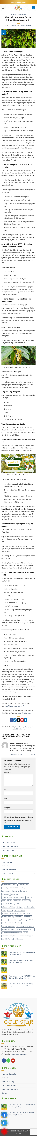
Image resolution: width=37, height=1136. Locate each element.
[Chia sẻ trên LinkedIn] (25, 720)
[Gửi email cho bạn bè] (18, 720)
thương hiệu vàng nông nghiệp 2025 (12, 932)
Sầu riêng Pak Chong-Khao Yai (25, 926)
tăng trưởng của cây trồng (9, 936)
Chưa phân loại (6, 862)
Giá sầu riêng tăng (29, 907)
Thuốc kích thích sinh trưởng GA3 (24, 929)
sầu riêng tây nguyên (8, 929)
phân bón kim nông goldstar (16, 920)
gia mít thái (17, 904)
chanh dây (5, 888)
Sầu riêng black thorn (15, 923)
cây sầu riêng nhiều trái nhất (10, 897)
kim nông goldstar (20, 910)
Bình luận (7, 772)
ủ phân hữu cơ (19, 939)
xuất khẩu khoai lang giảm (25, 936)
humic (4, 910)
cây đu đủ (29, 897)
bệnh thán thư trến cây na (9, 884)
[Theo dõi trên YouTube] (13, 1060)
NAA (28, 913)
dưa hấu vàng (26, 900)
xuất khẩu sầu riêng (7, 939)
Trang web (7, 808)
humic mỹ (10, 910)
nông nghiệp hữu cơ (7, 916)
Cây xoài (22, 897)
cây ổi (3, 900)
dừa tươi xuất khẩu (7, 904)
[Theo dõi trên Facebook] (4, 1060)
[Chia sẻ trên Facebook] (11, 720)
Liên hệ (4, 1093)
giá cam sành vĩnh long (8, 907)
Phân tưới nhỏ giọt (7, 873)
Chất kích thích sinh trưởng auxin (19, 888)
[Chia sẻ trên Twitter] (15, 720)
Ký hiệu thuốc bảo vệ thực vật (10, 913)
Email (6, 798)
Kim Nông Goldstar (24, 713)
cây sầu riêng (14, 894)
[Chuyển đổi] (34, 869)
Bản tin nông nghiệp (8, 843)
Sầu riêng (4, 923)
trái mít (26, 932)
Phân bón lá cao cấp (8, 870)
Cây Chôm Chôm (6, 891)
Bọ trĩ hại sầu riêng (23, 884)
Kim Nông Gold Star (26, 25)
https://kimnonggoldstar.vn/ (14, 706)
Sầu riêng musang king (8, 926)
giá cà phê (19, 907)
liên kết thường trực (19, 729)
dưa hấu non (17, 900)
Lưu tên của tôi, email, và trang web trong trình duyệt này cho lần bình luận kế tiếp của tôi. (18, 820)
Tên (5, 789)
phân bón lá (29, 920)
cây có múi (16, 891)
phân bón (4, 920)
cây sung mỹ (5, 894)
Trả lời (33, 754)
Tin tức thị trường (7, 850)
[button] (2, 7)
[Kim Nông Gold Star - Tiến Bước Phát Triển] (18, 7)
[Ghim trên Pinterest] (22, 720)
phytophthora (28, 916)
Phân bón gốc (6, 866)
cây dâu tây (24, 891)
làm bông (22, 913)
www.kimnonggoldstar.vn (20, 1054)
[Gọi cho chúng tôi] (8, 1060)
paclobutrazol (18, 916)
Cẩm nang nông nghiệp (18, 14)
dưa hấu (9, 900)
